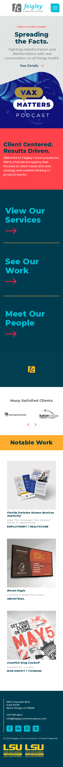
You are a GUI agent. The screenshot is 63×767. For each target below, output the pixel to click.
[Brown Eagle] (31, 570)
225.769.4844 (14, 714)
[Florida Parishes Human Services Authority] (31, 495)
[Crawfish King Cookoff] (31, 642)
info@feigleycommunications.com (26, 718)
